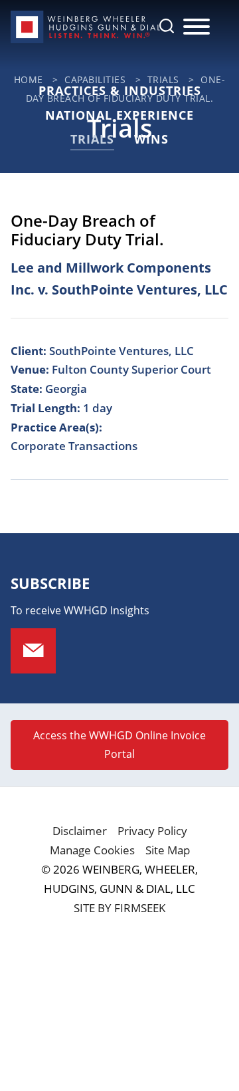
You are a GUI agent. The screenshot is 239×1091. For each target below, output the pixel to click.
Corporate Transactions (74, 445)
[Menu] (196, 27)
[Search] (166, 26)
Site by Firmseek (119, 907)
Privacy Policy (152, 830)
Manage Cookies (92, 850)
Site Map (167, 850)
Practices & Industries (120, 90)
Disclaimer (79, 830)
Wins (151, 139)
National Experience (119, 115)
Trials (92, 139)
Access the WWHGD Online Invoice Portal (119, 744)
